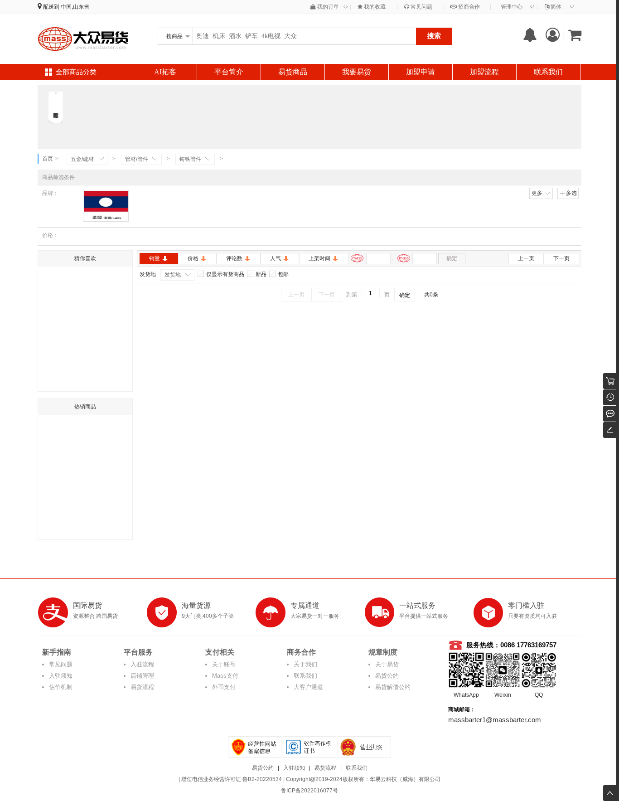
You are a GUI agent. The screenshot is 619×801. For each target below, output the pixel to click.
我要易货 (356, 72)
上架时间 (319, 258)
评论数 (234, 258)
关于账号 (224, 664)
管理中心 (511, 7)
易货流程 (142, 687)
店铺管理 (142, 675)
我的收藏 (374, 7)
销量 (154, 258)
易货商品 (292, 72)
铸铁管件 (190, 159)
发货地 (172, 275)
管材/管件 (136, 159)
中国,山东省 (75, 7)
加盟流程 (484, 72)
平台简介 (228, 72)
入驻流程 (142, 664)
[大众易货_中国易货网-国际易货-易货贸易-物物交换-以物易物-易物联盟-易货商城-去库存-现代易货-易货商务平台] (83, 38)
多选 (571, 193)
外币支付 (224, 687)
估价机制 (61, 687)
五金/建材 (82, 159)
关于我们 (305, 664)
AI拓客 (165, 72)
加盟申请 (420, 72)
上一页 (526, 258)
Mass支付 (225, 675)
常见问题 (420, 7)
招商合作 (468, 7)
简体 (555, 7)
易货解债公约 (393, 687)
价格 (193, 258)
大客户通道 (308, 687)
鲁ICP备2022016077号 (309, 790)
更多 (537, 193)
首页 (47, 158)
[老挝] (106, 206)
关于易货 (387, 664)
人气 (275, 258)
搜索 (434, 35)
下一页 (561, 258)
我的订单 (327, 7)
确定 (451, 258)
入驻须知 (61, 675)
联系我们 (548, 72)
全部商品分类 (76, 72)
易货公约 (387, 675)
